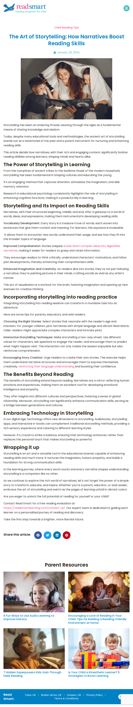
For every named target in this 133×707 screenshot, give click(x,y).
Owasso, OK (74, 695)
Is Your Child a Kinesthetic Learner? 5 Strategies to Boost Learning (94, 674)
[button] (126, 8)
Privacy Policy (94, 695)
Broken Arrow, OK (51, 695)
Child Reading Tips (66, 28)
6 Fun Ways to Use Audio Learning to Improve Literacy (28, 617)
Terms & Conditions (66, 698)
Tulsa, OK (30, 695)
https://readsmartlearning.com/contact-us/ (34, 508)
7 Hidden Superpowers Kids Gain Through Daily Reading (32, 674)
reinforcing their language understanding (46, 366)
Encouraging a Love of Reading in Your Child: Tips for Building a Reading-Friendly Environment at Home (97, 619)
